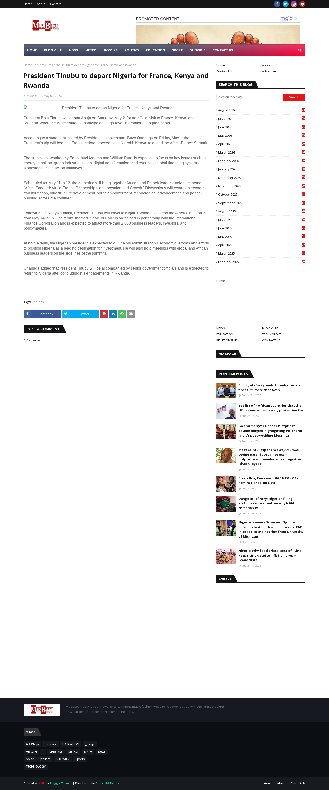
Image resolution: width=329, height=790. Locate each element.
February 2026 (261, 161)
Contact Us (224, 71)
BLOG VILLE (270, 328)
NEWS (220, 328)
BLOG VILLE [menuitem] (53, 50)
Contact (55, 4)
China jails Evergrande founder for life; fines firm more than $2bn (270, 387)
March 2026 (261, 152)
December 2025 (261, 177)
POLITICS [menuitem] (132, 50)
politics (39, 65)
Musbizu (32, 96)
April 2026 (261, 144)
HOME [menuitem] (32, 50)
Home (28, 4)
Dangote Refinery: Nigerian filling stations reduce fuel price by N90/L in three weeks (268, 503)
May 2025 (261, 236)
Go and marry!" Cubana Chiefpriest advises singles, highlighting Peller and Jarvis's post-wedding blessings (270, 430)
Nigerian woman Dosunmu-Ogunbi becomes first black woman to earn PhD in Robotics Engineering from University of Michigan (270, 529)
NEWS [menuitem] (73, 50)
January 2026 (261, 169)
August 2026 (261, 110)
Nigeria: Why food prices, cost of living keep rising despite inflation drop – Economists (270, 555)
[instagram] (294, 4)
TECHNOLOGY (272, 334)
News (101, 752)
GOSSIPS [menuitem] (111, 50)
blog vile (50, 744)
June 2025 (261, 228)
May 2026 (261, 135)
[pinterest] (302, 4)
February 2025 (261, 262)
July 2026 (261, 118)
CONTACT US (271, 340)
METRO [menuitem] (91, 50)
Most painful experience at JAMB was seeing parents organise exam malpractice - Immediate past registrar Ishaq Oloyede (269, 457)
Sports (80, 759)
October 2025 (261, 194)
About (41, 4)
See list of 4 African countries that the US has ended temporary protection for (270, 407)
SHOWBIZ (63, 759)
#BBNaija (32, 744)
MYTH (88, 752)
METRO (73, 752)
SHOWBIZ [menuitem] (197, 50)
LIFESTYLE (56, 752)
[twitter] (286, 4)
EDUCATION (224, 334)
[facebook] (277, 4)
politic (30, 759)
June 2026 (261, 127)
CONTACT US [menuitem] (223, 50)
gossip (89, 744)
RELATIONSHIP (226, 340)
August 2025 (261, 211)
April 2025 (261, 245)
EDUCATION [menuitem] (155, 50)
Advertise (269, 71)
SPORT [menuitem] (177, 50)
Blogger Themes (61, 783)
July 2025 (261, 220)
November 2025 (261, 186)
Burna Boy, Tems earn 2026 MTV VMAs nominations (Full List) (268, 480)
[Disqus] (116, 512)
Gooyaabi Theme (107, 783)
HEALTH (31, 752)
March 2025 (261, 253)
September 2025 (261, 203)
